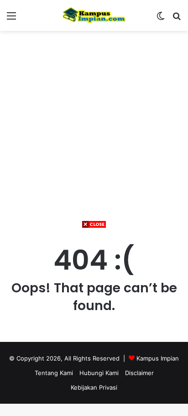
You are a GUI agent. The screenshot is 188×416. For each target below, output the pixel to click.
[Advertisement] (94, 322)
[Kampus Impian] (93, 15)
